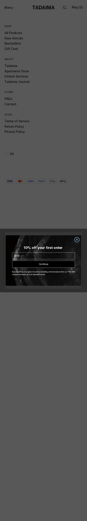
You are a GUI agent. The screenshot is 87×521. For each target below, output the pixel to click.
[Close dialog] (77, 239)
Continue (43, 264)
